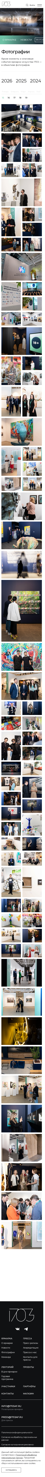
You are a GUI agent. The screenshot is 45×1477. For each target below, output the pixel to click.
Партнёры (29, 1386)
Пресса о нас (30, 1352)
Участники (8, 1386)
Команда (6, 1357)
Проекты (28, 1367)
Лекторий (7, 1367)
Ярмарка (6, 1338)
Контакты (7, 1393)
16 (9, 97)
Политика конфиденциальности (16, 1432)
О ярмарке (9, 39)
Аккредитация (30, 1347)
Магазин (28, 1393)
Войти (32, 5)
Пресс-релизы (30, 1343)
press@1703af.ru (12, 1417)
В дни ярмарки (9, 1371)
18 (20, 97)
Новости (26, 39)
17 (14, 97)
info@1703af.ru (11, 1406)
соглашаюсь (11, 1470)
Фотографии (8, 1352)
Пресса (27, 1338)
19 (26, 97)
